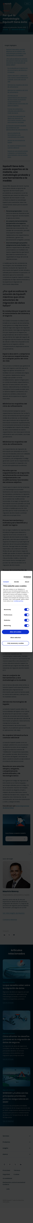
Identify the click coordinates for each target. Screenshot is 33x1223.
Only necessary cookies (15, 643)
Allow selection (15, 638)
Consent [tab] (6, 582)
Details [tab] (16, 582)
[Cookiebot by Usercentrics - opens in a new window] (23, 577)
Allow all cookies (15, 632)
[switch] (25, 615)
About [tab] (27, 582)
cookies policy (18, 601)
